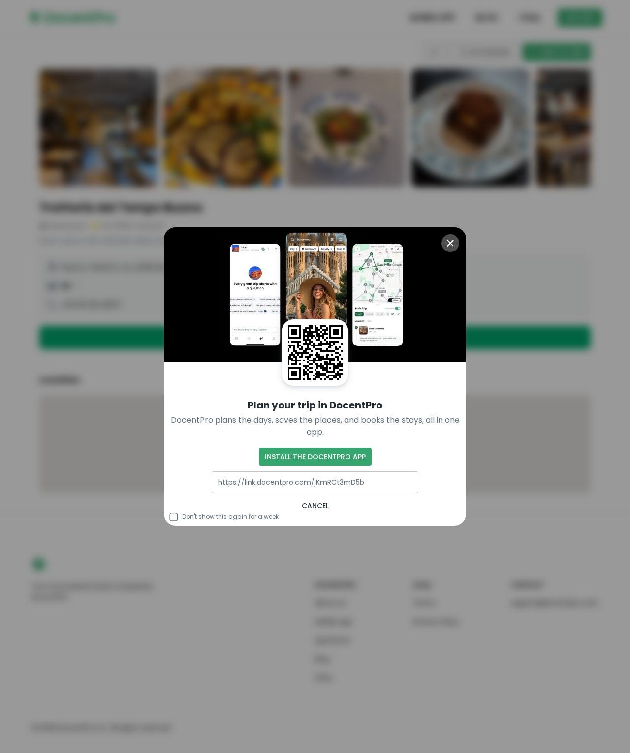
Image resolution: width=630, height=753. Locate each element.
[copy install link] (406, 482)
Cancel (315, 506)
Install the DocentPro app (315, 457)
